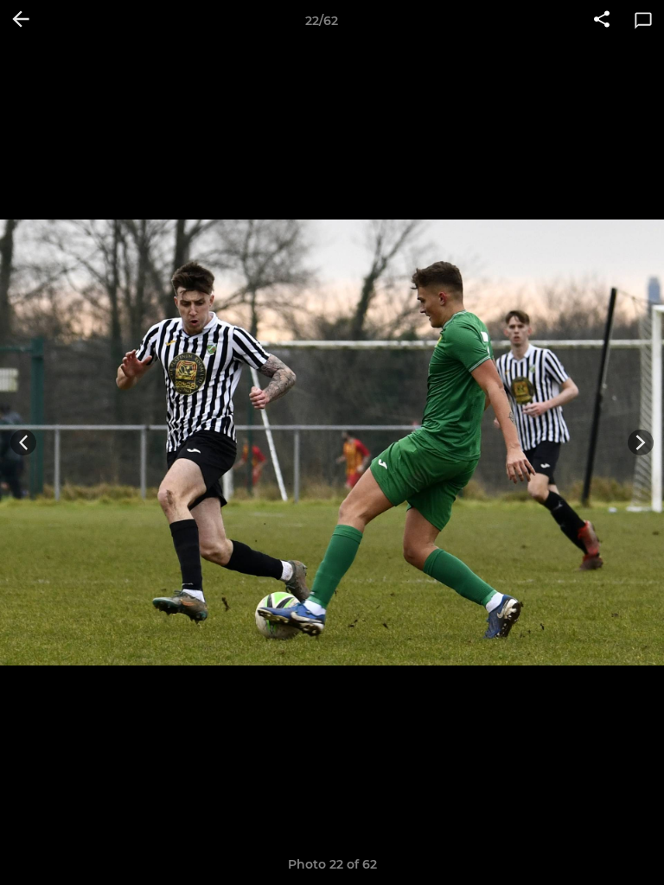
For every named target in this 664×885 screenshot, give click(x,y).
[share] (601, 21)
